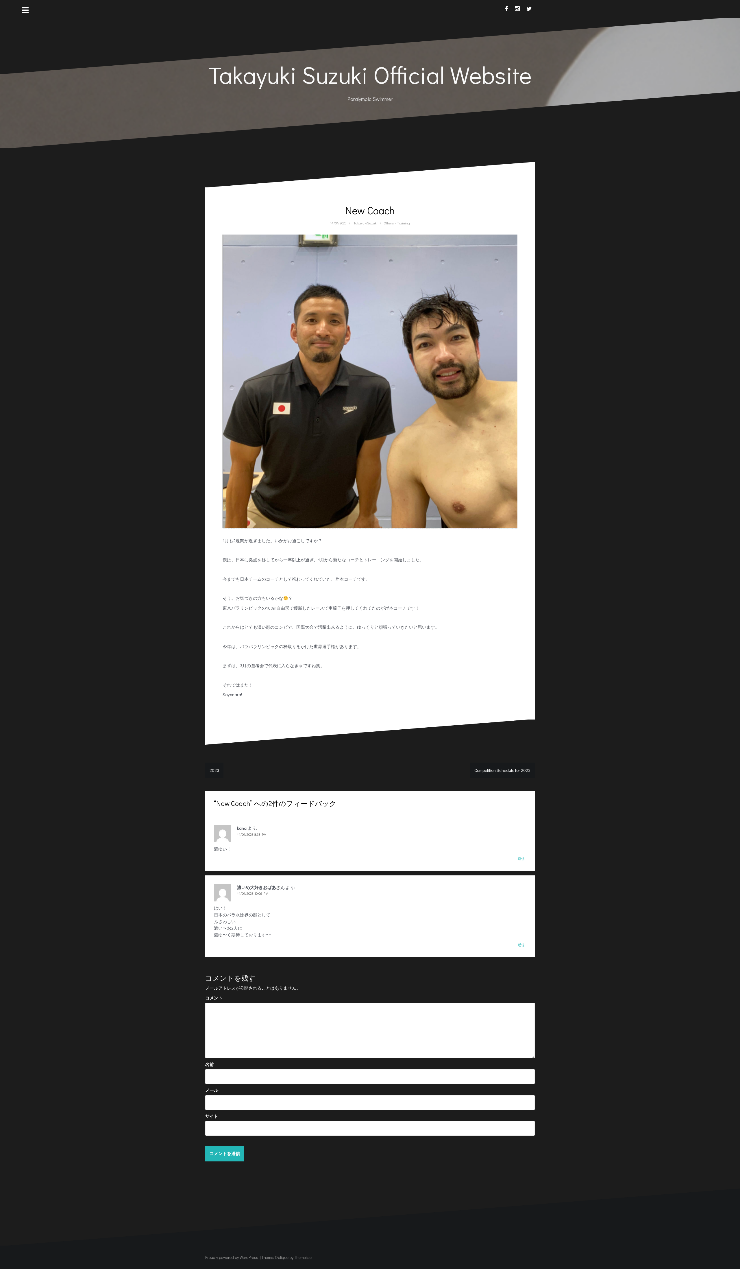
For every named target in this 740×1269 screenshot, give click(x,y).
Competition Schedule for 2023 (502, 770)
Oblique (281, 1257)
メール (211, 1090)
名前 (209, 1064)
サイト (211, 1116)
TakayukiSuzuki (366, 223)
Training (403, 223)
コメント (214, 998)
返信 (521, 858)
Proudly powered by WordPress (231, 1257)
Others (389, 223)
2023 (214, 770)
